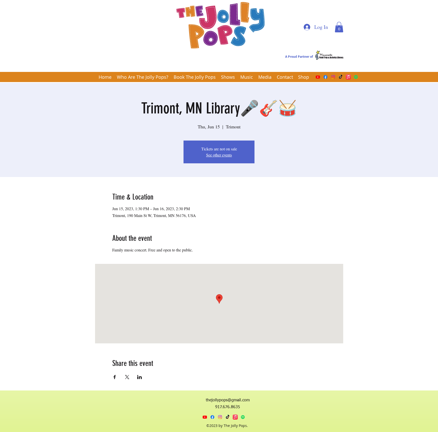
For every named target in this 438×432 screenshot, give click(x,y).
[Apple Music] (348, 77)
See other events (219, 155)
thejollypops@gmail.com (228, 400)
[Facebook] (325, 77)
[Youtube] (317, 77)
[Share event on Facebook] (114, 377)
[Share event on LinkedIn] (139, 377)
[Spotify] (355, 77)
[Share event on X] (127, 377)
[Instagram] (333, 77)
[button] (339, 27)
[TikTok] (340, 77)
